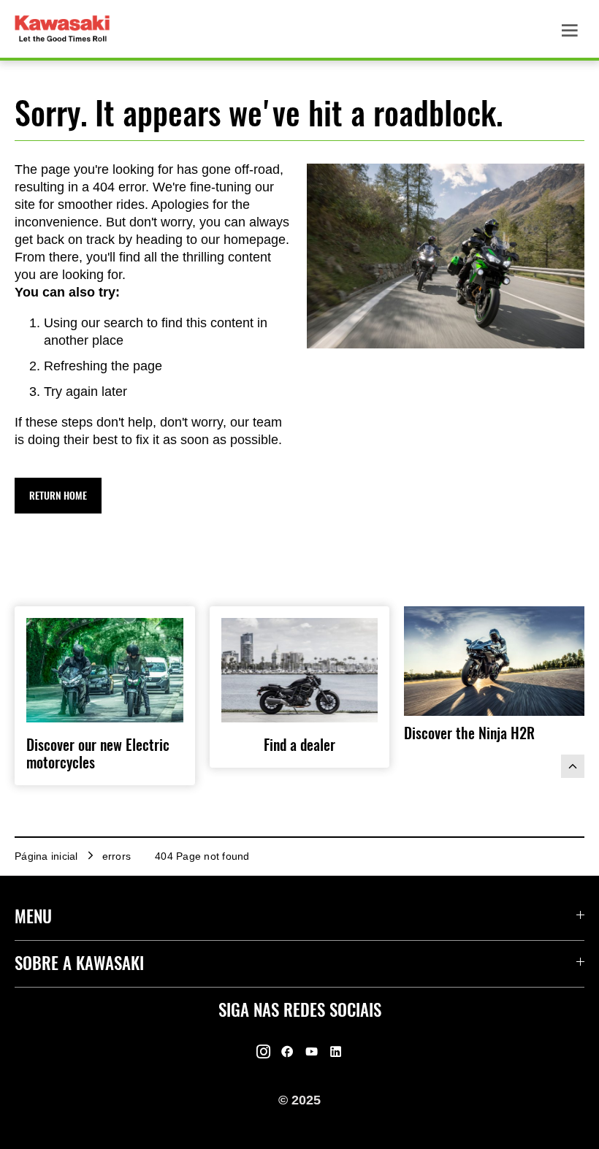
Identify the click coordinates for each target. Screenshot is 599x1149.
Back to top (572, 766)
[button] (58, 496)
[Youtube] (311, 1052)
